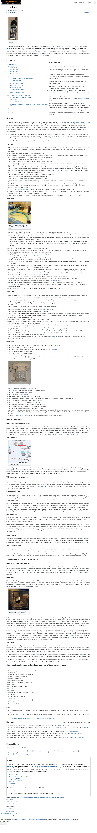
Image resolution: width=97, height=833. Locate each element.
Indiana (55, 331)
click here (55, 769)
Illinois (26, 394)
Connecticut (57, 280)
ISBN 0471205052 (76, 733)
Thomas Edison (19, 180)
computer (37, 654)
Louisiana (18, 415)
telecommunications (56, 46)
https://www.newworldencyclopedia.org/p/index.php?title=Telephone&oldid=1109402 (39, 797)
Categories (9, 799)
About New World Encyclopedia (10, 813)
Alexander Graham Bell (78, 122)
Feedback (39, 2)
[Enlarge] (16, 40)
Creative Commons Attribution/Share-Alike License (30, 819)
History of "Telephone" (15, 791)
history (17, 774)
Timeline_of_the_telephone (16, 777)
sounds (8, 48)
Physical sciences (13, 801)
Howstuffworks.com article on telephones (20, 755)
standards (10, 766)
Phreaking (12, 783)
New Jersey (49, 357)
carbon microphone (40, 329)
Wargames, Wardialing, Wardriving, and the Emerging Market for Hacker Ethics (33, 718)
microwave (79, 98)
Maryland (54, 349)
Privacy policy (10, 811)
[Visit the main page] (11, 2)
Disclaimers (10, 815)
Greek (27, 46)
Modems (14, 390)
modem (41, 646)
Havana (60, 148)
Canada (21, 412)
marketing (43, 486)
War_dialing (12, 779)
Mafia (72, 635)
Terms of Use (68, 819)
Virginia (52, 336)
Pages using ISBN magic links (16, 808)
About (32, 2)
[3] (61, 651)
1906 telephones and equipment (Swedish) (20, 751)
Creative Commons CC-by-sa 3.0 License (46, 766)
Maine (35, 400)
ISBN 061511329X (74, 731)
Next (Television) (86, 12)
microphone (36, 256)
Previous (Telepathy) (11, 12)
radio (26, 497)
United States (86, 481)
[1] (15, 244)
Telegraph (11, 702)
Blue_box (11, 785)
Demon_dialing (13, 781)
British (53, 136)
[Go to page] (95, 2)
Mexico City (50, 309)
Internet (44, 51)
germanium (28, 355)
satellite (86, 98)
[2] (47, 274)
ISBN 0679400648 (78, 737)
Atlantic (25, 388)
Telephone (12, 774)
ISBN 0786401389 (63, 726)
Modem (10, 688)
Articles (25, 2)
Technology (11, 803)
